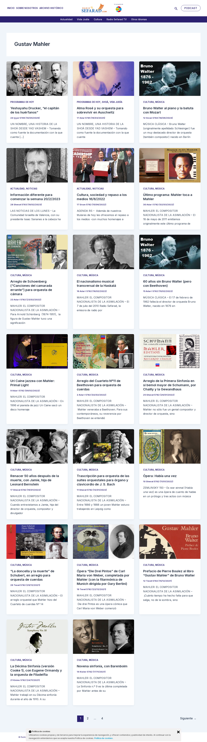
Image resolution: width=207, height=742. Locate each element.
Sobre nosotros (27, 8)
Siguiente (188, 718)
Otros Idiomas (139, 19)
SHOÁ (105, 102)
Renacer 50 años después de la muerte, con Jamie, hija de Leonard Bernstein (34, 480)
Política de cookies (103, 738)
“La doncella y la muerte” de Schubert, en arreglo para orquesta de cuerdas (32, 575)
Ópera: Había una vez (160, 476)
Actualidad (66, 19)
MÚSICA (159, 102)
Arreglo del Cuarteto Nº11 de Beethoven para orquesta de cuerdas (99, 385)
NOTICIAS (31, 188)
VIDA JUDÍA (116, 102)
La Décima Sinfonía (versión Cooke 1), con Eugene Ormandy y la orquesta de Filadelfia (36, 670)
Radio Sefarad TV (117, 19)
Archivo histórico (51, 8)
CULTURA (148, 102)
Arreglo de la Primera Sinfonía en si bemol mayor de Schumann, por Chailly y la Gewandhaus (169, 385)
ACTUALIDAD (17, 188)
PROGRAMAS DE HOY (22, 102)
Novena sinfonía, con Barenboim (102, 666)
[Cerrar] (178, 732)
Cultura (98, 19)
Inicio (11, 8)
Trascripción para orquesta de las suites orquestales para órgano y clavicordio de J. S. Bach (103, 480)
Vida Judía (83, 19)
